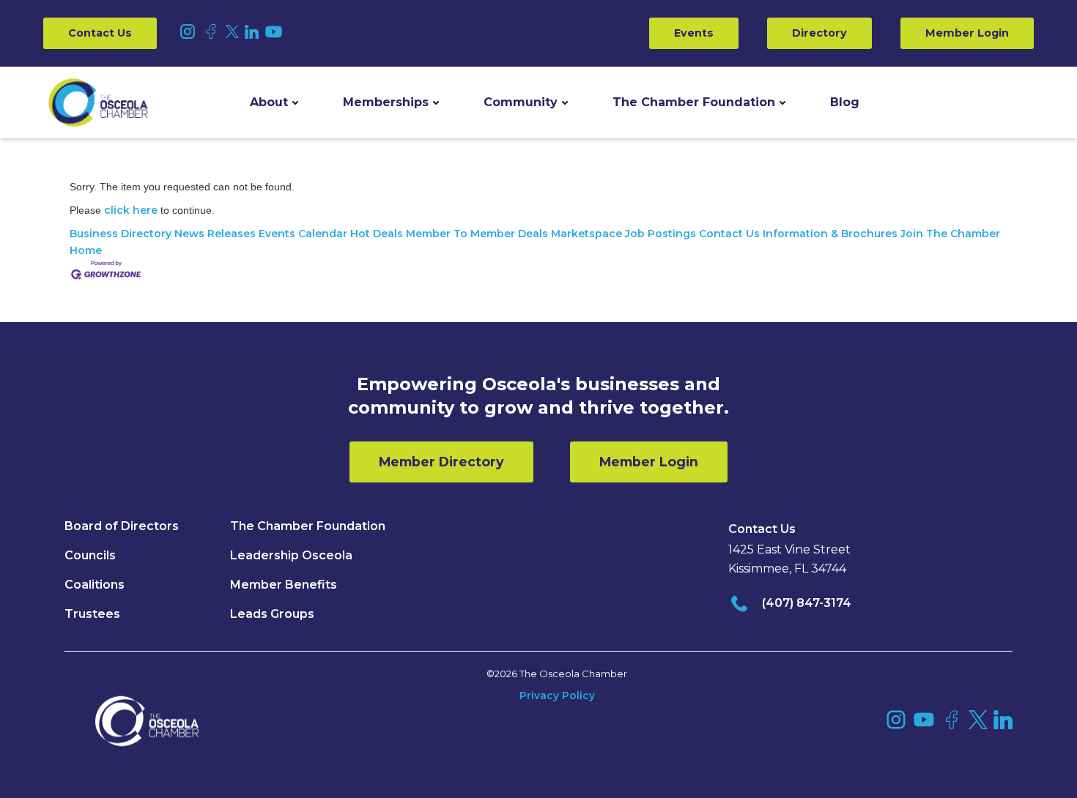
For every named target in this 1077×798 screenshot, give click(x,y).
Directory (819, 33)
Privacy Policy (557, 695)
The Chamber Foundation (693, 102)
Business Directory (120, 233)
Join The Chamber (950, 233)
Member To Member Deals (477, 233)
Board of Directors (121, 526)
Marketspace (586, 233)
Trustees (92, 614)
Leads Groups (272, 614)
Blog (844, 102)
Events (694, 33)
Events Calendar (303, 233)
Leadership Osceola (291, 555)
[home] (98, 102)
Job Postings (660, 233)
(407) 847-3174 (806, 603)
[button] (274, 102)
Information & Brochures (830, 233)
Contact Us (100, 33)
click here (131, 210)
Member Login (967, 33)
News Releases (215, 233)
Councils (90, 555)
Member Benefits (283, 585)
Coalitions (94, 585)
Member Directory (441, 461)
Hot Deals (376, 233)
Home (86, 250)
